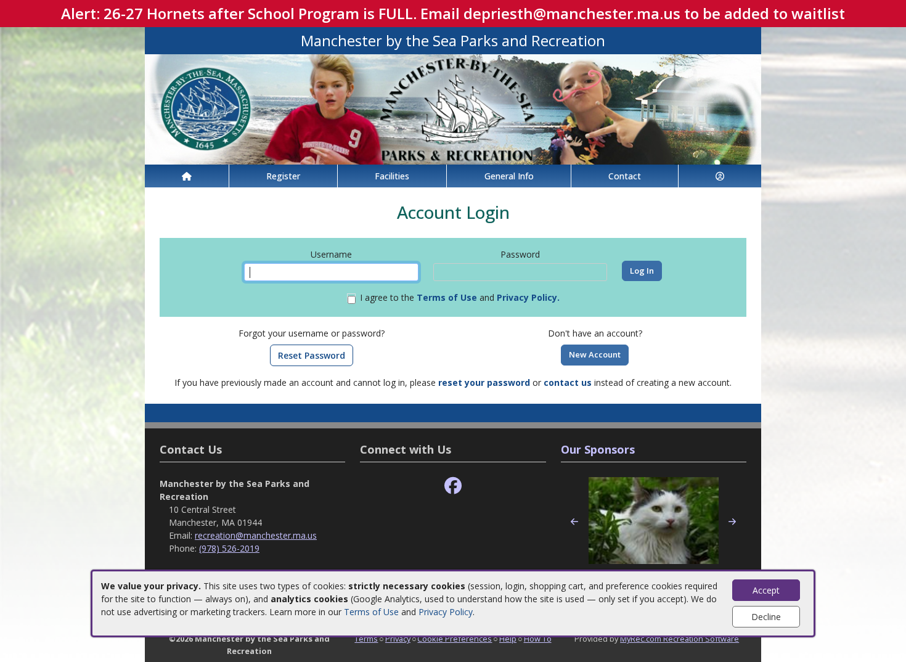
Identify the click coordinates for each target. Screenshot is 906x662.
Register (283, 176)
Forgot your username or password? (312, 333)
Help (507, 638)
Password (520, 254)
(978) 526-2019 (229, 548)
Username (331, 254)
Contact (624, 176)
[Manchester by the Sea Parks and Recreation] (453, 108)
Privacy (397, 638)
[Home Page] (187, 176)
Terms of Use (371, 612)
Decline (766, 617)
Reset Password (311, 355)
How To (538, 638)
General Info (509, 176)
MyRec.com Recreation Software (679, 638)
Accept (766, 590)
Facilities (392, 176)
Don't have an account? (595, 333)
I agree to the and (460, 297)
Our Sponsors (598, 449)
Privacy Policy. (528, 297)
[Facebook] (453, 486)
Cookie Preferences (454, 638)
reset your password (484, 382)
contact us (568, 382)
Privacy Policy (445, 612)
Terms (366, 638)
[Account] (720, 176)
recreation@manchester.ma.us (256, 535)
